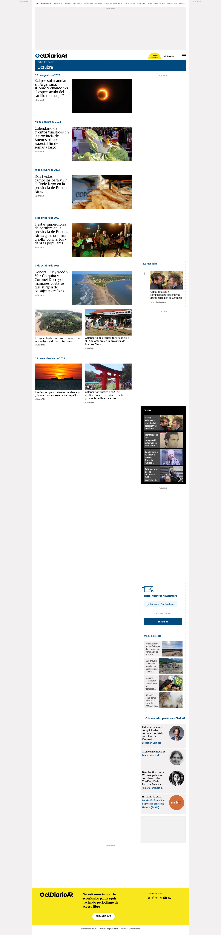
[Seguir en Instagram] (160, 897)
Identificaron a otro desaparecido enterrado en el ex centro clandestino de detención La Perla (151, 440)
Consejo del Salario (87, 3)
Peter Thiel (76, 3)
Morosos (68, 3)
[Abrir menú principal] (184, 55)
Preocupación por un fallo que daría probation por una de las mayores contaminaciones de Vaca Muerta (153, 649)
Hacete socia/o (155, 57)
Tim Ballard (98, 3)
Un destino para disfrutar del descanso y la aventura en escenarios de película (58, 393)
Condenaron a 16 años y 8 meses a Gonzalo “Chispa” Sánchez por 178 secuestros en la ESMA (151, 457)
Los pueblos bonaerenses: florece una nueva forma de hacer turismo (57, 339)
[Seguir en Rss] (169, 897)
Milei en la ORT (58, 3)
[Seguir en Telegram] (156, 897)
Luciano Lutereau (171, 3)
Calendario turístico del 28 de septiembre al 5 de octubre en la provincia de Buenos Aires (104, 395)
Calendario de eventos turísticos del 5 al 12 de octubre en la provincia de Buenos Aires (107, 341)
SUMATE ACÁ (103, 916)
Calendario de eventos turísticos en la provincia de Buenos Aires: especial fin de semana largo (52, 138)
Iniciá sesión (169, 56)
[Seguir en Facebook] (153, 897)
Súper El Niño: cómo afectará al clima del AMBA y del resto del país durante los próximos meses (151, 700)
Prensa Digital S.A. (88, 929)
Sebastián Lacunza (158, 302)
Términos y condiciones (130, 929)
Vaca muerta (141, 3)
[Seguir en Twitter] (149, 897)
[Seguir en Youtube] (165, 897)
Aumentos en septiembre (126, 3)
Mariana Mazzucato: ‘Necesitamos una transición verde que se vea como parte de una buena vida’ (152, 683)
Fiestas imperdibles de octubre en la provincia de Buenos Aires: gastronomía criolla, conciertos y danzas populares (51, 233)
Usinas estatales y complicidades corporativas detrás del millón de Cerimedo (166, 294)
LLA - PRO (149, 3)
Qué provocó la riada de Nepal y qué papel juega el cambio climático (152, 666)
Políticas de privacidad (109, 929)
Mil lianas (182, 3)
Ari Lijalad (113, 3)
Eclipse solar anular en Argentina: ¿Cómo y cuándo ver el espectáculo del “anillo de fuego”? (51, 88)
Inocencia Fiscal (159, 3)
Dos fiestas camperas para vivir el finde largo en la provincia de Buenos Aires (51, 184)
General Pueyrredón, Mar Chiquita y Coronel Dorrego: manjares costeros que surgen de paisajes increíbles (52, 281)
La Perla (106, 3)
